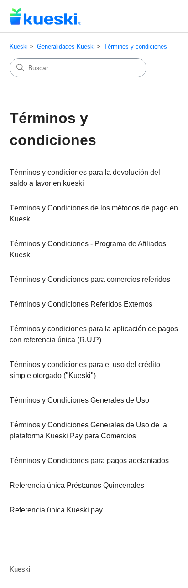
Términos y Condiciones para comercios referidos (90, 279)
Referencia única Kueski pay (56, 510)
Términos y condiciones (135, 46)
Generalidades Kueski (66, 46)
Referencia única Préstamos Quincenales (77, 485)
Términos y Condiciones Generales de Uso (79, 400)
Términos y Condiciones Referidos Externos (81, 304)
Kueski (19, 46)
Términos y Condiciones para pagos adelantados (89, 460)
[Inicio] (45, 16)
